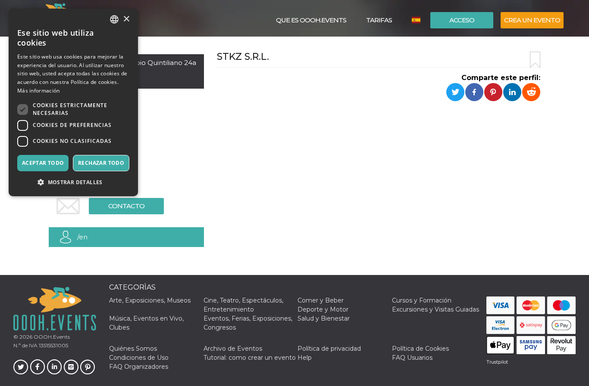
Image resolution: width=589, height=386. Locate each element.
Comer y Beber (321, 300)
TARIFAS (379, 20)
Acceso (461, 20)
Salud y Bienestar (324, 318)
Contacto (126, 206)
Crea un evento (532, 20)
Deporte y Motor (323, 309)
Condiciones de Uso (139, 357)
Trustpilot (497, 362)
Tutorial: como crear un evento (250, 357)
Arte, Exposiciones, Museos (150, 300)
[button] (73, 182)
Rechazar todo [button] (101, 163)
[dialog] (73, 102)
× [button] (126, 19)
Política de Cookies (420, 348)
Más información (38, 90)
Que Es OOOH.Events (311, 20)
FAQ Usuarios (412, 357)
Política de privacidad (329, 348)
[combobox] (114, 19)
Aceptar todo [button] (43, 163)
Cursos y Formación (421, 300)
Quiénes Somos (133, 348)
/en (82, 237)
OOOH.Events (51, 337)
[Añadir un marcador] (535, 60)
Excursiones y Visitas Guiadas (435, 309)
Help (305, 357)
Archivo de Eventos (233, 348)
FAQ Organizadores (138, 367)
